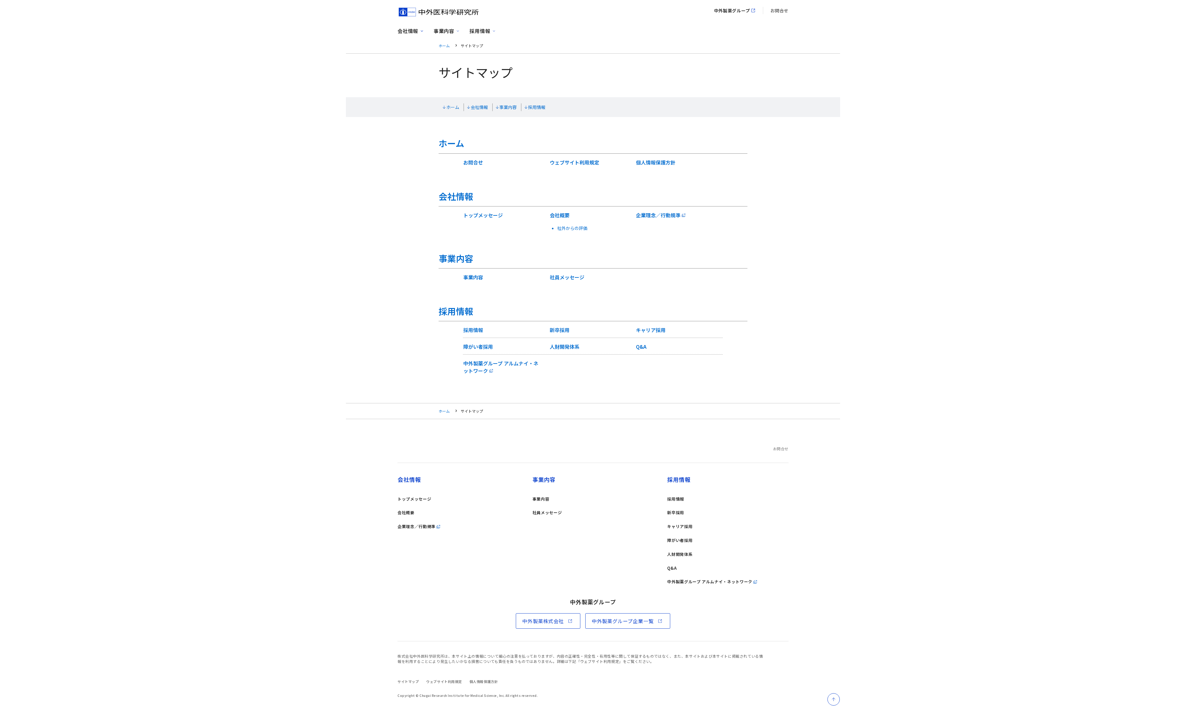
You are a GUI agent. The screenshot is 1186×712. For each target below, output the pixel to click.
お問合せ (779, 10)
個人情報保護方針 (655, 162)
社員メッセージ (567, 277)
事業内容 (508, 107)
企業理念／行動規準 (658, 215)
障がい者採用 (478, 346)
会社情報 (479, 107)
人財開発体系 (564, 346)
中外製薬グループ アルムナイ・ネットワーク (500, 367)
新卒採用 (560, 330)
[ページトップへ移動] (833, 699)
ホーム (444, 45)
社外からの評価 (572, 228)
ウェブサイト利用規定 (574, 162)
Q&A (641, 346)
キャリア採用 (651, 330)
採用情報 (536, 107)
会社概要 (560, 215)
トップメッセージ (483, 215)
